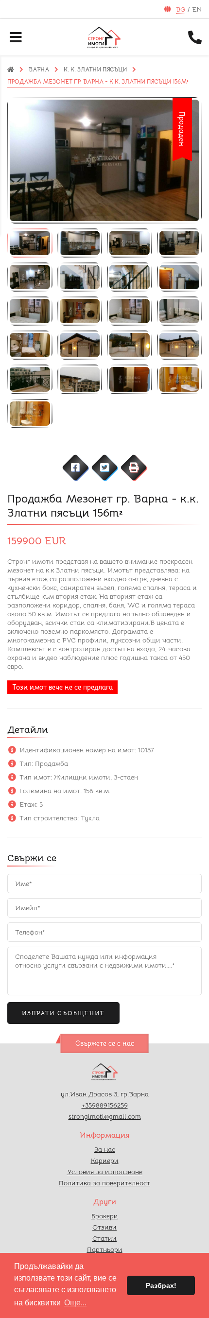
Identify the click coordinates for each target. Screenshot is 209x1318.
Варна (39, 69)
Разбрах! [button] (161, 1285)
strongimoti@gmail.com (105, 1116)
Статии (104, 1238)
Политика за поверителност (104, 1183)
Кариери (105, 1160)
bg (180, 9)
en (197, 9)
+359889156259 (105, 1105)
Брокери (104, 1216)
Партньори (104, 1249)
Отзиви (104, 1227)
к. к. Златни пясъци (95, 69)
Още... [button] (75, 1303)
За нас (104, 1149)
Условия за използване (104, 1171)
